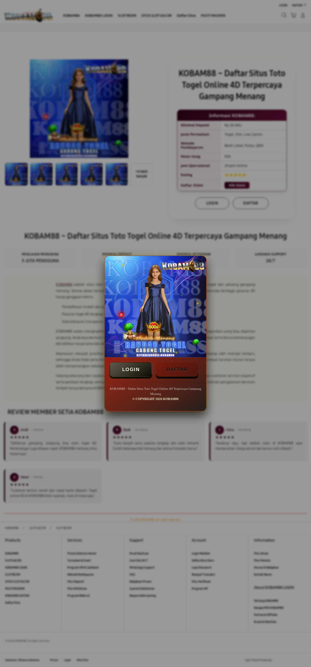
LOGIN (131, 369)
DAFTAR (177, 369)
